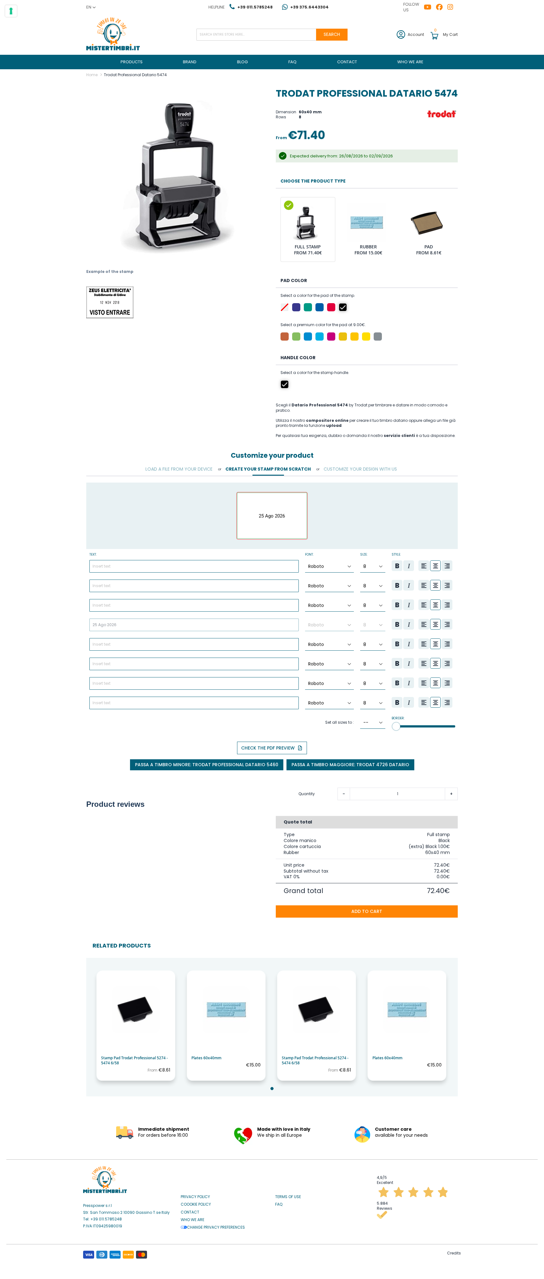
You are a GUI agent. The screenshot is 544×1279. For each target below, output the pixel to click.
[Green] (308, 307)
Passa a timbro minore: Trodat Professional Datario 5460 (206, 764)
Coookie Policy (196, 1204)
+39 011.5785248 (255, 7)
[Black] (343, 307)
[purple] (296, 307)
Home (92, 74)
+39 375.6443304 (309, 7)
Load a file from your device (178, 469)
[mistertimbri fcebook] (441, 7)
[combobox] (272, 35)
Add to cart (366, 911)
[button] (91, 7)
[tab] (179, 469)
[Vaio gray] (378, 336)
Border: (398, 718)
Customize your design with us (360, 469)
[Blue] (319, 307)
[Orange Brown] (284, 336)
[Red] (331, 307)
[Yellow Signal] (354, 336)
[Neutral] (284, 307)
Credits (454, 1253)
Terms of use (288, 1197)
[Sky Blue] (308, 336)
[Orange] (343, 336)
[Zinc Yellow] (366, 336)
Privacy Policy (195, 1197)
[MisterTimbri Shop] (113, 34)
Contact (190, 1212)
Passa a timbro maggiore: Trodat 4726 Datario (350, 764)
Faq (278, 1204)
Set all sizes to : (339, 722)
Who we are (192, 1220)
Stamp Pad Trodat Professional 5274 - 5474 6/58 (134, 1060)
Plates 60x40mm (206, 1058)
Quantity (306, 793)
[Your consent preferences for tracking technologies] (11, 11)
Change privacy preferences (216, 1227)
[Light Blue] (319, 336)
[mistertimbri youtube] (430, 7)
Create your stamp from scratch (268, 469)
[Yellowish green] (296, 336)
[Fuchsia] (331, 336)
